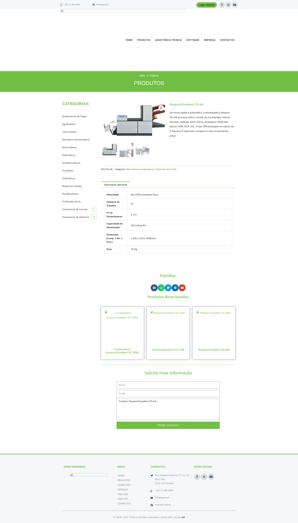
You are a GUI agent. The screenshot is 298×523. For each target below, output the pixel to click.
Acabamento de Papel (74, 116)
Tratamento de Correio (165, 169)
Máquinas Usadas (72, 186)
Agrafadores (69, 124)
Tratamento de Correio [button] (75, 209)
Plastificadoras (70, 193)
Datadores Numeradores (76, 139)
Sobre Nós (124, 484)
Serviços (123, 489)
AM (183, 517)
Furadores (67, 170)
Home (129, 40)
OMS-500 (123, 498)
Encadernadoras (71, 162)
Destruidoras (69, 147)
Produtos (143, 40)
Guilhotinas (68, 178)
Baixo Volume (132, 169)
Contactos (227, 40)
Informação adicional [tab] (115, 185)
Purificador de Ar (71, 201)
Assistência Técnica (168, 40)
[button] (161, 108)
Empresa (209, 40)
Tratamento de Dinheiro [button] (75, 217)
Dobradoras (68, 155)
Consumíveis (69, 131)
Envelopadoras (147, 169)
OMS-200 (123, 494)
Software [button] (192, 40)
